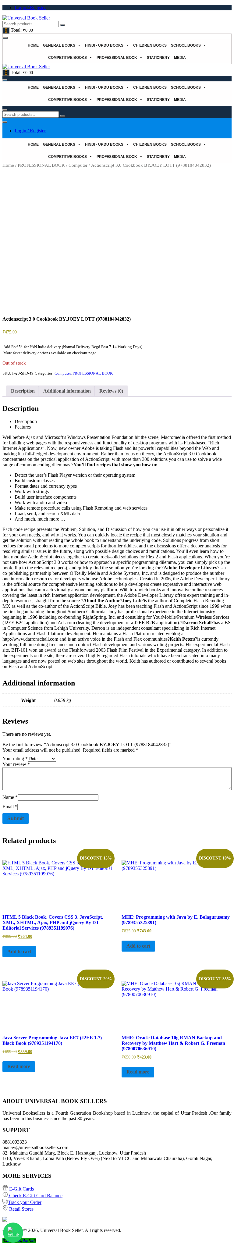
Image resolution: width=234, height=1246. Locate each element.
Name (10, 797)
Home (33, 45)
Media (180, 57)
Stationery (158, 57)
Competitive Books (67, 57)
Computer (78, 165)
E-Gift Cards (21, 1188)
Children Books (150, 45)
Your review (16, 764)
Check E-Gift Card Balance (35, 1195)
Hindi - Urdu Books (104, 45)
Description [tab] (23, 390)
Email (9, 806)
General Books (59, 45)
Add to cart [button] (19, 951)
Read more (18, 1066)
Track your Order (24, 1202)
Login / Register (30, 7)
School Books (186, 45)
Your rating (15, 758)
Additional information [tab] (67, 390)
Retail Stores (21, 1209)
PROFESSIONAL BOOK (117, 57)
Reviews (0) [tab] (111, 390)
